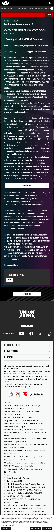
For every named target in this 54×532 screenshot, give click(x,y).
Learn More (27, 185)
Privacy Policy (11, 525)
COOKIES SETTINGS (12, 345)
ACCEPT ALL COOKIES (35, 528)
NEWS (49, 15)
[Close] (51, 517)
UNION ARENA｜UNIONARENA (5, 3)
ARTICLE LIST (27, 294)
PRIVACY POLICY (11, 351)
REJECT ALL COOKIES (46, 528)
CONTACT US (9, 357)
